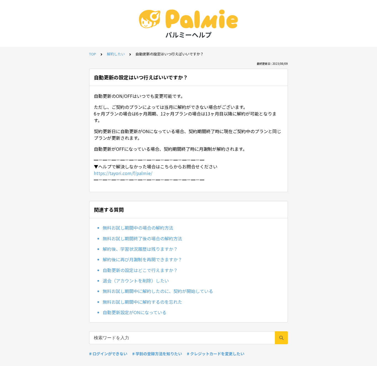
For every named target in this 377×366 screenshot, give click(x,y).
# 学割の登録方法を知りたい (157, 353)
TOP (92, 53)
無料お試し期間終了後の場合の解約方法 (142, 238)
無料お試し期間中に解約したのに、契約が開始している (158, 291)
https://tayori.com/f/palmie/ (123, 173)
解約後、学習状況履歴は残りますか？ (140, 249)
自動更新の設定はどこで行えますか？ (140, 270)
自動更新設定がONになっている (134, 312)
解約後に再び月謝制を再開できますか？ (142, 259)
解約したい (116, 53)
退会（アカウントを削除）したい (136, 280)
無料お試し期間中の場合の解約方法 (138, 227)
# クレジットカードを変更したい (215, 353)
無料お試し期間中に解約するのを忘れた (142, 301)
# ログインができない (108, 353)
